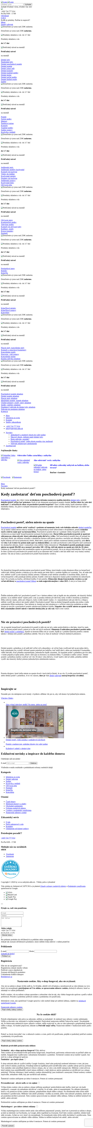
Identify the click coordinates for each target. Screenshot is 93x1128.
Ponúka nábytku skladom (10, 359)
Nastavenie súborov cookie (16, 813)
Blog (8, 416)
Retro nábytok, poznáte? (20, 439)
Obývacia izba (6, 185)
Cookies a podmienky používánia (18, 810)
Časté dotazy (11, 802)
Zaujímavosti (11, 446)
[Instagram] (17, 477)
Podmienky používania (76, 886)
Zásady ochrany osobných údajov (53, 886)
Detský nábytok (7, 24)
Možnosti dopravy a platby (16, 804)
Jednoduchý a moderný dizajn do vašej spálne (28, 435)
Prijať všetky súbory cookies (12, 1009)
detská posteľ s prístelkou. (14, 632)
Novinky (9, 433)
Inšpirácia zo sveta (13, 418)
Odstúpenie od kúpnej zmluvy (17, 829)
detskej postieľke (84, 527)
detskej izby (75, 500)
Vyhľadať (28, 4)
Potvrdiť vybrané (8, 1126)
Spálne (3, 82)
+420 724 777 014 (13, 426)
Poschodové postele (8, 500)
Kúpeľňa (4, 273)
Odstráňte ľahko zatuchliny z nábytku (34, 455)
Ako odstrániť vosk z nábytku (47, 460)
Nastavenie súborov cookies (11, 1007)
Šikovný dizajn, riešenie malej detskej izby (27, 437)
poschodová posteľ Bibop (26, 581)
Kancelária (5, 313)
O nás (8, 822)
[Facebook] (6, 477)
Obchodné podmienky (14, 806)
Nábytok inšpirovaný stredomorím (24, 444)
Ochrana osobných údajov (16, 808)
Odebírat (33, 763)
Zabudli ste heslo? (8, 954)
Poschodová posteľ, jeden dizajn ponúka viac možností (32, 441)
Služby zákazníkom (13, 422)
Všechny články (7, 698)
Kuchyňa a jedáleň (8, 132)
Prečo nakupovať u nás (14, 824)
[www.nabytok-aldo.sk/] (7, 2)
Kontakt (9, 420)
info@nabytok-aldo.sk (14, 428)
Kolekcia (4, 411)
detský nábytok (55, 676)
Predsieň (4, 233)
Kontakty (9, 826)
